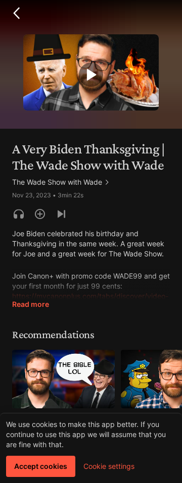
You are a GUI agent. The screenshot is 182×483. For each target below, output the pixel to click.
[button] (16, 13)
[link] (61, 182)
